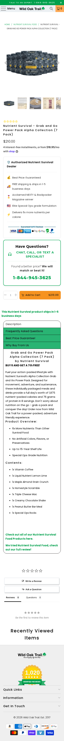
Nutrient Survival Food (25, 24)
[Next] (58, 62)
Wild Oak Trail (31, 717)
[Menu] (2, 8)
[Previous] (6, 62)
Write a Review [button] (33, 581)
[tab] (32, 324)
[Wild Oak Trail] (32, 8)
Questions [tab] (31, 597)
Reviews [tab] (10, 597)
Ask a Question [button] (33, 589)
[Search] (51, 8)
